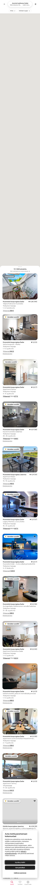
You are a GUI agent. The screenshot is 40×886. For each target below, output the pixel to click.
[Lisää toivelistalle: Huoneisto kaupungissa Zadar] (34, 276)
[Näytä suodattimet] (35, 4)
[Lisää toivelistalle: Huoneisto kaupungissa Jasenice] (34, 449)
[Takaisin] (4, 4)
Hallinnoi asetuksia (20, 873)
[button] (8, 311)
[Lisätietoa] (29, 271)
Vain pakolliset (20, 868)
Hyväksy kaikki (20, 862)
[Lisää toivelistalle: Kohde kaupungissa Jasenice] (34, 800)
